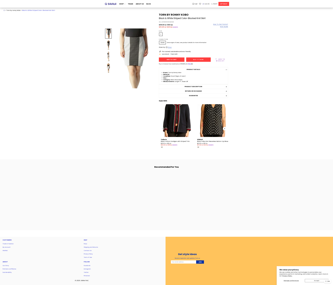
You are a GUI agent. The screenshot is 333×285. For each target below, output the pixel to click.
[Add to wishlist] (133, 174)
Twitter (86, 272)
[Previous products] (162, 128)
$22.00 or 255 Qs (202, 144)
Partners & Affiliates (9, 269)
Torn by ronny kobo (13, 10)
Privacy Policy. (287, 276)
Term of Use (88, 257)
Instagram (87, 269)
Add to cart (121, 212)
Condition (163, 39)
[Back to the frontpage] (4, 10)
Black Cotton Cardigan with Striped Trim (175, 141)
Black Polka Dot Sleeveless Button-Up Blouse (213, 141)
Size (160, 31)
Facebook (87, 265)
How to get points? (220, 24)
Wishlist (5, 250)
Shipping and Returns (91, 247)
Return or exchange (193, 91)
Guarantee (193, 96)
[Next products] (224, 128)
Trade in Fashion (8, 244)
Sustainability (7, 272)
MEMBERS (175, 27)
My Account (6, 247)
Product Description (193, 86)
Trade (130, 4)
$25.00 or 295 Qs (166, 144)
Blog (148, 4)
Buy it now (198, 59)
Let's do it (223, 4)
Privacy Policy (88, 254)
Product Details (193, 69)
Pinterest (87, 276)
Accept (316, 281)
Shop (121, 4)
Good (162, 42)
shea (170, 47)
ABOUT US (140, 4)
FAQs (85, 244)
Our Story (6, 265)
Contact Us (88, 250)
